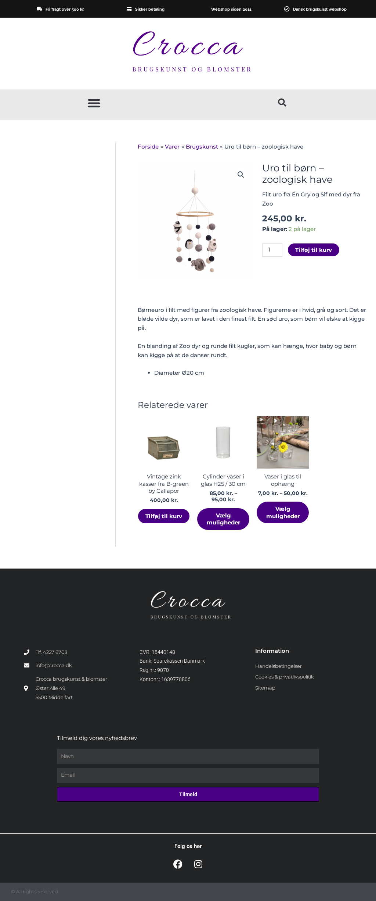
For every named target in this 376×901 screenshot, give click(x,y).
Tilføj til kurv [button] (163, 516)
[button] (94, 103)
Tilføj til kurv (313, 249)
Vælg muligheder (223, 519)
